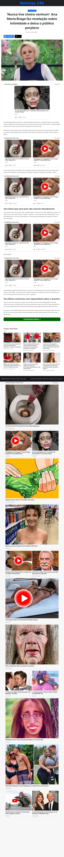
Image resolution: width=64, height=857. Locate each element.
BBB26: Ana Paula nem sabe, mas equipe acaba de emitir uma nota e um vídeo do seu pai (12, 365)
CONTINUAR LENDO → (32, 319)
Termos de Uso (53, 378)
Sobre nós (59, 378)
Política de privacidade (36, 378)
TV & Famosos (32, 10)
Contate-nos (45, 378)
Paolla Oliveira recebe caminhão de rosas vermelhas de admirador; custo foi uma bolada (12, 345)
